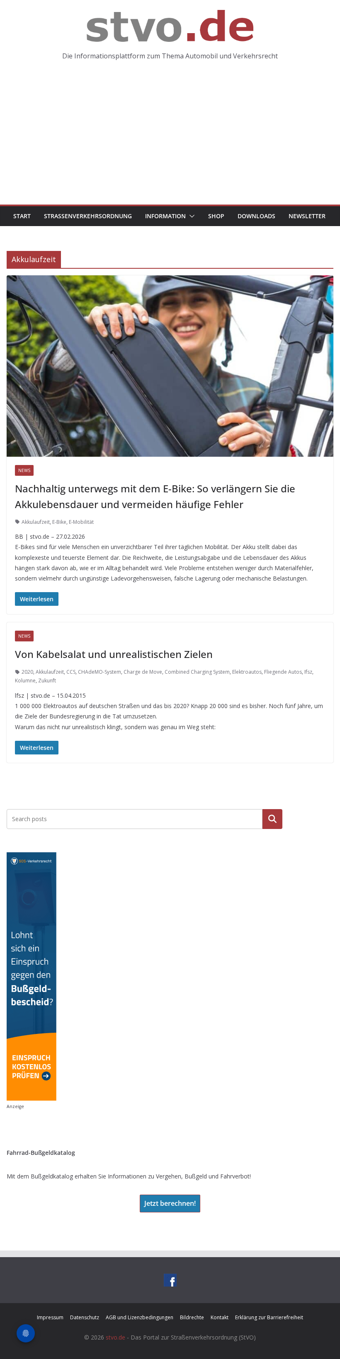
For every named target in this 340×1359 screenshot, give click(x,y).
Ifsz (308, 671)
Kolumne (25, 680)
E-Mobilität (81, 521)
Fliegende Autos (283, 671)
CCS (70, 671)
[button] (190, 216)
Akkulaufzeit (36, 521)
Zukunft (47, 680)
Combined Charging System (197, 671)
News (24, 470)
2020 (27, 671)
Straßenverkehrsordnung (88, 216)
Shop (216, 216)
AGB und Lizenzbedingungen (139, 1317)
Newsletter (307, 216)
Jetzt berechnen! (170, 1203)
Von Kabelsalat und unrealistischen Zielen (114, 654)
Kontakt (219, 1317)
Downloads (256, 216)
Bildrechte (192, 1317)
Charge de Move (143, 671)
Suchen (272, 819)
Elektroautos (247, 671)
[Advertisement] (170, 142)
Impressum (50, 1317)
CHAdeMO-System (99, 671)
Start (22, 216)
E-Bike (59, 521)
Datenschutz (84, 1317)
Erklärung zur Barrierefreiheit (269, 1317)
